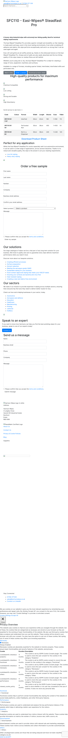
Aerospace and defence (15, 298)
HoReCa (9, 311)
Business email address (11, 196)
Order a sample (21, 73)
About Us (6, 426)
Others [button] (2, 728)
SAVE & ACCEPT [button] (5, 737)
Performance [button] (4, 700)
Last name (6, 177)
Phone (5, 351)
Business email (8, 345)
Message (6, 211)
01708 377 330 (28, 3)
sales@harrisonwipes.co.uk (12, 3)
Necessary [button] (3, 640)
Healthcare (10, 302)
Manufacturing (12, 304)
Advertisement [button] (5, 718)
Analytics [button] (3, 709)
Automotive (11, 296)
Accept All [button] (14, 615)
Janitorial (10, 308)
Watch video (9, 73)
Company (6, 190)
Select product (8, 208)
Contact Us (7, 430)
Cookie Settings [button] (5, 615)
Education (10, 300)
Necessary (5, 643)
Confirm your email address (12, 202)
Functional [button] (3, 691)
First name (6, 171)
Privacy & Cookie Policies (12, 433)
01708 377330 (12, 597)
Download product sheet (37, 73)
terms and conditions (36, 237)
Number (6, 183)
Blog (4, 437)
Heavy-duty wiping (13, 156)
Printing (9, 306)
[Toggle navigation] (3, 11)
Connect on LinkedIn (14, 601)
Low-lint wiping (12, 154)
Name (5, 339)
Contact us (7, 330)
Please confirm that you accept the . (24, 237)
